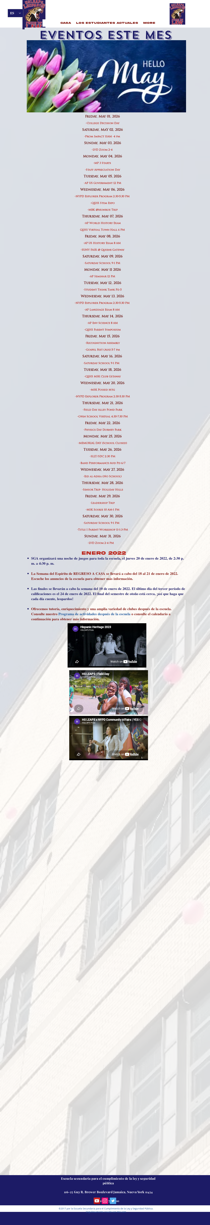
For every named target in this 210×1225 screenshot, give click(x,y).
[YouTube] (97, 1201)
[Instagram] (105, 1201)
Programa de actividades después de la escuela (94, 614)
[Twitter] (113, 1201)
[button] (107, 23)
